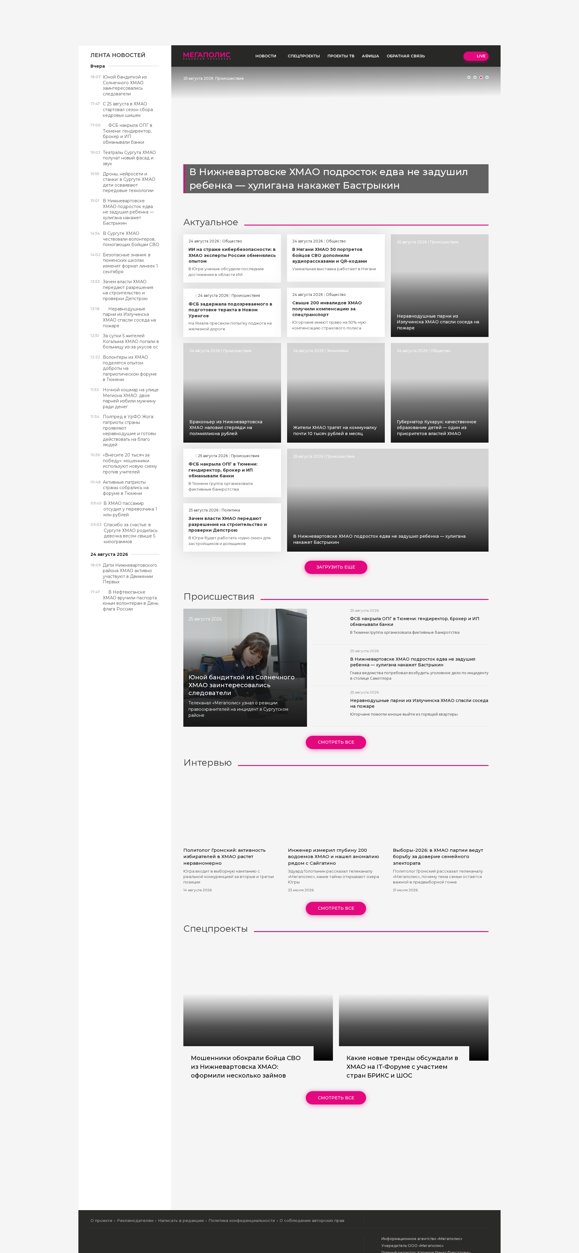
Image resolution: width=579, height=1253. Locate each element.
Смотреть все (336, 742)
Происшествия (229, 78)
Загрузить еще (336, 567)
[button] (468, 77)
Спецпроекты (304, 55)
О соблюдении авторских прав (312, 1220)
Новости (265, 55)
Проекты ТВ (340, 55)
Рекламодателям (135, 1220)
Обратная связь (406, 55)
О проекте (101, 1220)
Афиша (370, 55)
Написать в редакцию (181, 1220)
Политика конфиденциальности (241, 1220)
